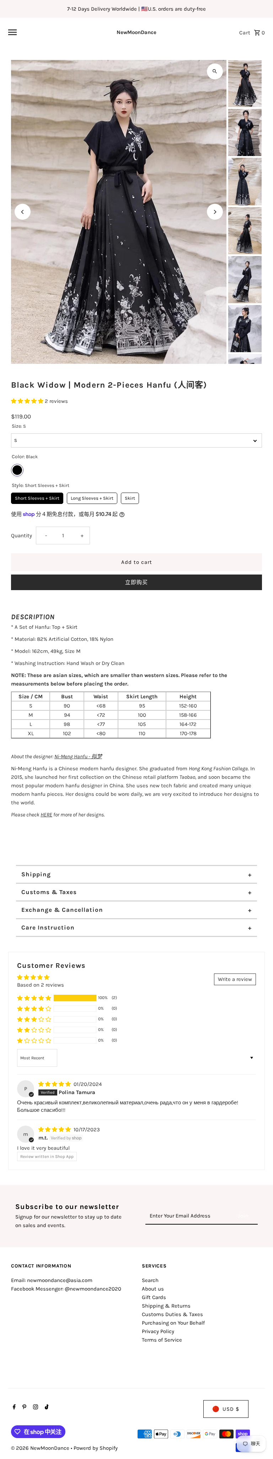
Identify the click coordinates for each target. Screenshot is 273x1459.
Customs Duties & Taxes (172, 1314)
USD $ (231, 1409)
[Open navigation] (51, 32)
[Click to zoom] (215, 71)
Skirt (130, 497)
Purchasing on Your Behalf (173, 1323)
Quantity (21, 535)
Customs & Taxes (49, 891)
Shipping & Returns (166, 1306)
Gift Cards (154, 1297)
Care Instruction (48, 927)
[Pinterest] (23, 1407)
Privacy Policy (158, 1331)
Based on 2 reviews (40, 985)
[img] (55, 1084)
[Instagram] (34, 1407)
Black (17, 470)
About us (153, 1289)
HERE (46, 814)
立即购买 (136, 582)
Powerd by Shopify (96, 1448)
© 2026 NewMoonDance (41, 1448)
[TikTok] (46, 1407)
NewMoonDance (136, 32)
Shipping (36, 874)
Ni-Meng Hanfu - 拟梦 (78, 756)
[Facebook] (13, 1407)
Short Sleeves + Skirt (37, 497)
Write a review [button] (235, 979)
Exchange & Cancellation (62, 909)
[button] (28, 401)
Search (150, 1280)
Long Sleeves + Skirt (92, 497)
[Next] (215, 212)
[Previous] (23, 212)
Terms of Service (162, 1340)
